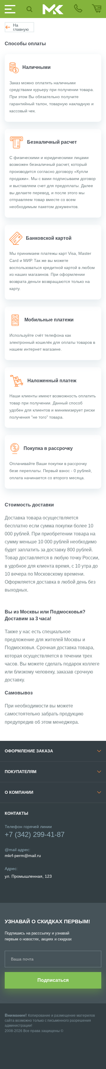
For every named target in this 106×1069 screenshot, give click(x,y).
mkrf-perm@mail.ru (23, 855)
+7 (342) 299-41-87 (34, 834)
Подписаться (53, 980)
